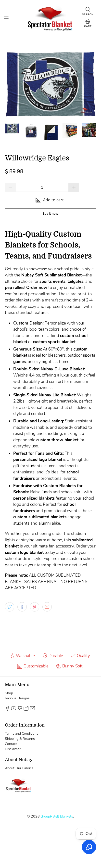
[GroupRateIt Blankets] (50, 17)
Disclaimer (13, 749)
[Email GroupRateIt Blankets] (32, 709)
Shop (9, 693)
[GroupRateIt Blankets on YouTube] (13, 709)
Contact (11, 744)
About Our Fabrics (19, 768)
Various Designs (17, 698)
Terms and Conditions (21, 733)
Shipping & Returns (20, 738)
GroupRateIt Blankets (56, 816)
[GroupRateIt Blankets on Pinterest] (19, 709)
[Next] (88, 83)
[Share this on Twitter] (9, 607)
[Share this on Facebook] (22, 607)
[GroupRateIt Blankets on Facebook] (7, 709)
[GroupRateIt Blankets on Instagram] (26, 709)
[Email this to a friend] (47, 607)
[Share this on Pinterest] (34, 607)
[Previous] (12, 83)
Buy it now (50, 213)
